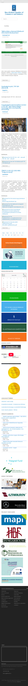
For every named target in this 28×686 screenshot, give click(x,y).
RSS (11, 22)
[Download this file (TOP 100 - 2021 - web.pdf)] (13, 157)
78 (2, 235)
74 (13, 233)
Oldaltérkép (3, 591)
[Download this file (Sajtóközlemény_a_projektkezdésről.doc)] (14, 217)
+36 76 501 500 (6, 671)
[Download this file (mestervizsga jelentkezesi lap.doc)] (14, 199)
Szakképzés (3, 599)
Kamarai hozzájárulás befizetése (14, 245)
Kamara (3, 594)
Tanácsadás (16, 594)
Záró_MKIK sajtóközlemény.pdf (9, 225)
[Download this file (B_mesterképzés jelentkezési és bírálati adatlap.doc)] (14, 210)
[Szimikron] (14, 495)
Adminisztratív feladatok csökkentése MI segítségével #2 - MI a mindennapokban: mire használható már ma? (12, 429)
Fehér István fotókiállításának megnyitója (13, 422)
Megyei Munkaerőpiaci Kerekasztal (6, 604)
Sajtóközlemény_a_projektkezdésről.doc (11, 219)
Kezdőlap (16, 601)
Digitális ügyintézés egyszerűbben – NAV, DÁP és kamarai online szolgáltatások (13, 417)
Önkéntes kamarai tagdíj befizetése (14, 246)
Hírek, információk (5, 593)
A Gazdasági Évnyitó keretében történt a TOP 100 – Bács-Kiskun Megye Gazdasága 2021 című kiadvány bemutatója (13, 107)
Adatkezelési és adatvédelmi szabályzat (19, 604)
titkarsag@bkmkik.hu (7, 673)
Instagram (8, 22)
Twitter (5, 22)
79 (5, 235)
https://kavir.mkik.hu (16, 72)
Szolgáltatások (4, 601)
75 (16, 233)
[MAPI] (14, 520)
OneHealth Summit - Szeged (10, 447)
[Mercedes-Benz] (14, 505)
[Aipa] (14, 484)
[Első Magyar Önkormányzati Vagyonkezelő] (14, 546)
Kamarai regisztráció (5, 596)
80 (8, 235)
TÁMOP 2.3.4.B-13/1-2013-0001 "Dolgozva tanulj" (10, 171)
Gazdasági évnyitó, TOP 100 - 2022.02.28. (10, 87)
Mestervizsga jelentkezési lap (9, 201)
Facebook (3, 22)
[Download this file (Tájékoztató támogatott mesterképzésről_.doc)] (14, 204)
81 (11, 235)
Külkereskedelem (17, 596)
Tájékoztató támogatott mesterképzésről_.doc (13, 207)
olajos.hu (19, 681)
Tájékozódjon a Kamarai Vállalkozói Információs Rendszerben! (12, 32)
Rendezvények (17, 599)
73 (10, 233)
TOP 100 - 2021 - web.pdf (8, 158)
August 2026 (14, 275)
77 (22, 233)
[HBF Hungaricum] (14, 535)
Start (3, 233)
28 (17, 287)
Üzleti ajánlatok (17, 598)
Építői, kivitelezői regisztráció (7, 598)
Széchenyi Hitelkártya (18, 593)
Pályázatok (16, 591)
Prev (7, 233)
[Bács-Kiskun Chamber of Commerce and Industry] (14, 6)
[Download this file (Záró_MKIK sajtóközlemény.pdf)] (14, 222)
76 (19, 233)
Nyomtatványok (4, 606)
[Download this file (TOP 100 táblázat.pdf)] (12, 161)
